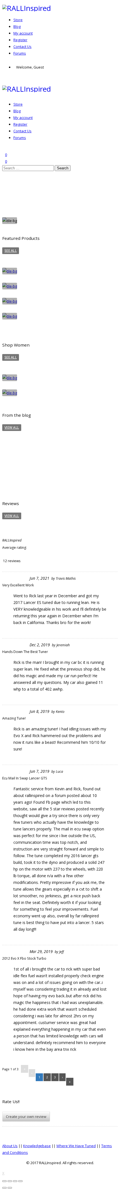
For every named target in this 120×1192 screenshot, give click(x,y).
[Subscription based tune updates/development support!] (52, 447)
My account (23, 33)
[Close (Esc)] (4, 1181)
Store (18, 19)
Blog (17, 26)
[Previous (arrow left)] (4, 1188)
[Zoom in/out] (20, 1181)
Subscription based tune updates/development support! (42, 462)
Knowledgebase (37, 1145)
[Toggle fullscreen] (15, 1181)
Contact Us (22, 46)
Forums (19, 53)
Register (20, 39)
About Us (10, 1145)
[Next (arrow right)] (10, 1188)
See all (10, 250)
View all (11, 427)
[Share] (10, 1181)
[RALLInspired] (26, 8)
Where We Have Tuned (76, 1145)
